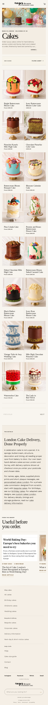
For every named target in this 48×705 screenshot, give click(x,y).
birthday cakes (18, 491)
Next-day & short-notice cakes (16, 639)
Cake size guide (10, 656)
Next (42, 414)
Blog (6, 667)
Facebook (20, 675)
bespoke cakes (20, 488)
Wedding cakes (10, 611)
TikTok (31, 675)
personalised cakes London (16, 482)
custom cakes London (26, 494)
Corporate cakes (10, 628)
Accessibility (32, 702)
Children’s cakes (10, 606)
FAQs (6, 651)
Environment (25, 702)
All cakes (7, 595)
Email (42, 675)
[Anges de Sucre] (24, 4)
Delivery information (12, 634)
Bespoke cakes (10, 623)
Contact (7, 662)
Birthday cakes (10, 600)
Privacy (15, 702)
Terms (19, 702)
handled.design (27, 697)
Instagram (7, 675)
